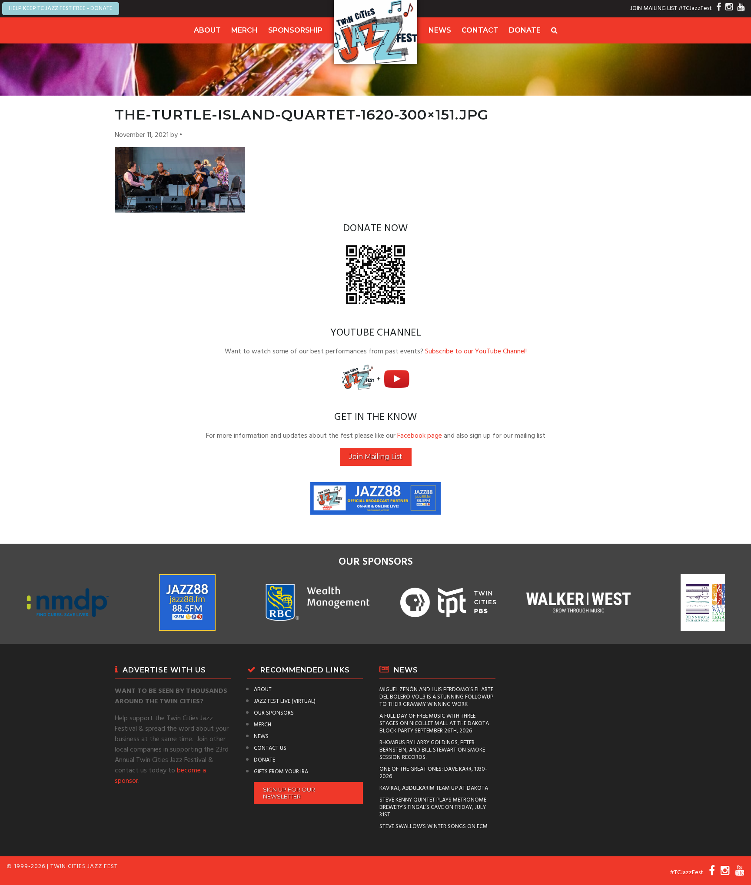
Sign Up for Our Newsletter (289, 793)
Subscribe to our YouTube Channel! (476, 351)
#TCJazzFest (695, 8)
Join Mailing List (375, 456)
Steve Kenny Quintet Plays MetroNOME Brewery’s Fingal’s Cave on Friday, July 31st (432, 807)
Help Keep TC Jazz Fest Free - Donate (61, 8)
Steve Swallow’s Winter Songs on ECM (433, 826)
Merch (244, 30)
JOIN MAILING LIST (653, 8)
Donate (525, 30)
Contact (480, 30)
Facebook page (419, 436)
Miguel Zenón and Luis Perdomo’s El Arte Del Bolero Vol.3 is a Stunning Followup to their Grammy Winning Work (436, 697)
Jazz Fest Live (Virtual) (285, 701)
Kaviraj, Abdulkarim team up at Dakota (433, 788)
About (207, 30)
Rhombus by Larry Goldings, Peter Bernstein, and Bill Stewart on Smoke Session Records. (432, 750)
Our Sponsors (274, 713)
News (440, 30)
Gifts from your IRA (281, 771)
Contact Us (270, 748)
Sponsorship (295, 30)
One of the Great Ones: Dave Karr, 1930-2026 (433, 773)
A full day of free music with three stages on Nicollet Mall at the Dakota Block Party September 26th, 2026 (434, 723)
